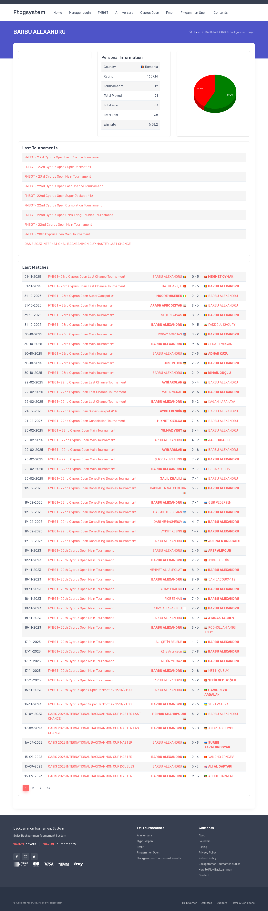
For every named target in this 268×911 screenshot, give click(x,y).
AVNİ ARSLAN (172, 382)
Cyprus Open (149, 13)
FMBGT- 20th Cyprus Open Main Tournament (57, 234)
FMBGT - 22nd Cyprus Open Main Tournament (58, 224)
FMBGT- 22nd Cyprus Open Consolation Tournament (63, 205)
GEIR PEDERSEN (219, 502)
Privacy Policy (208, 852)
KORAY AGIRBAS (170, 334)
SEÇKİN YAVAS (171, 315)
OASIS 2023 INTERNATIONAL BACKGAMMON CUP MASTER (90, 742)
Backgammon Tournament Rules (219, 864)
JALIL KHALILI (219, 440)
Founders (205, 841)
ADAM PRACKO (171, 589)
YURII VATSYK (218, 704)
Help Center (189, 902)
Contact (204, 875)
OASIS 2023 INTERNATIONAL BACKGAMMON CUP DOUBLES (91, 766)
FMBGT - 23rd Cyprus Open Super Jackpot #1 (58, 167)
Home (58, 13)
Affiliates (206, 902)
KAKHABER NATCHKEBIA (168, 488)
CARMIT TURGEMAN (167, 512)
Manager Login (80, 13)
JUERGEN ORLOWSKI (224, 541)
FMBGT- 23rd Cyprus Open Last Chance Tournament (63, 157)
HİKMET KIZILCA (169, 421)
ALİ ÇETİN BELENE (169, 642)
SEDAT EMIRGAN (220, 344)
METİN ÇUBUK (218, 671)
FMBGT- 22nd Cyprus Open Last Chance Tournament (64, 186)
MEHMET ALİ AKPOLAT (166, 570)
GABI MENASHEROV (168, 522)
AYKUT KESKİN (171, 411)
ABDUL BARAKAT (221, 776)
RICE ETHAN (173, 599)
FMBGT (103, 13)
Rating (203, 847)
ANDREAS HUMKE (221, 728)
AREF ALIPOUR (219, 550)
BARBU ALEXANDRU (167, 276)
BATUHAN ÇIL (172, 286)
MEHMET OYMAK (220, 276)
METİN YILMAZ (171, 661)
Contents (221, 13)
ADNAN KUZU (218, 353)
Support (222, 902)
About (203, 835)
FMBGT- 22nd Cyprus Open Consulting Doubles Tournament (69, 215)
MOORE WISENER (169, 296)
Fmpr (170, 13)
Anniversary (124, 13)
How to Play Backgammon (215, 869)
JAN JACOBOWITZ (221, 579)
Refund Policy (207, 858)
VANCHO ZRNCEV (221, 757)
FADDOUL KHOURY (221, 325)
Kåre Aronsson (171, 651)
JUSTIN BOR (173, 363)
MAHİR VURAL (172, 392)
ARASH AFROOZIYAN (166, 305)
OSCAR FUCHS (219, 469)
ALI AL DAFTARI (220, 766)
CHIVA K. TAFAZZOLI (167, 608)
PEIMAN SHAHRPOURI (169, 714)
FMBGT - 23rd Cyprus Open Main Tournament (58, 176)
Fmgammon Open (194, 13)
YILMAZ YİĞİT (171, 430)
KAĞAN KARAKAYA (221, 401)
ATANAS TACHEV (221, 618)
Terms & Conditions (243, 902)
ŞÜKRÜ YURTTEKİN (168, 459)
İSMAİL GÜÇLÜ (219, 373)
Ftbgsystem (29, 12)
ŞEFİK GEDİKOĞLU (222, 680)
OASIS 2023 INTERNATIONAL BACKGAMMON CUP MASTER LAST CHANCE (78, 244)
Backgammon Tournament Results (159, 858)
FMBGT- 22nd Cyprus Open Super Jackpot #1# (59, 196)
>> (48, 788)
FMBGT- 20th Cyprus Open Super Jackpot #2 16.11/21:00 (90, 690)
